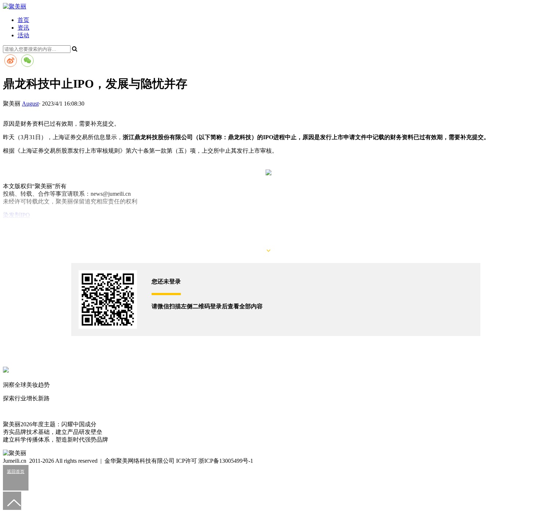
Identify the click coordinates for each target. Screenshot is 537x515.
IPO (25, 215)
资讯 (23, 27)
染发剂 (11, 215)
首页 (23, 20)
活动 (23, 35)
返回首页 (15, 471)
